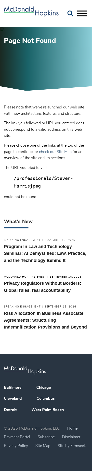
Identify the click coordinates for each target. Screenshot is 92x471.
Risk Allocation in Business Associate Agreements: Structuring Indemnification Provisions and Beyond (45, 320)
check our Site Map (55, 152)
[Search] (70, 14)
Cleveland (13, 398)
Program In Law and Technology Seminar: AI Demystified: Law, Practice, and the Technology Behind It (45, 253)
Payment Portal (17, 437)
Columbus (46, 398)
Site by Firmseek (72, 446)
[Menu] (82, 13)
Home (72, 428)
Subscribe (46, 437)
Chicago (43, 387)
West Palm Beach (47, 410)
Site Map (42, 446)
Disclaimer (71, 437)
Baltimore (13, 387)
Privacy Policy (16, 446)
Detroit (10, 410)
